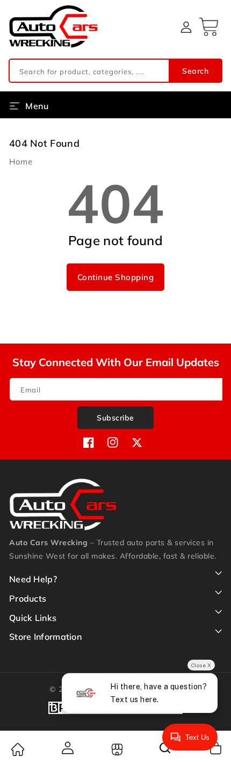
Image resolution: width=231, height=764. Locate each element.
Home (20, 161)
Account (66, 748)
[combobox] (115, 71)
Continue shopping (115, 277)
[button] (210, 27)
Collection (116, 749)
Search (195, 71)
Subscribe (115, 418)
